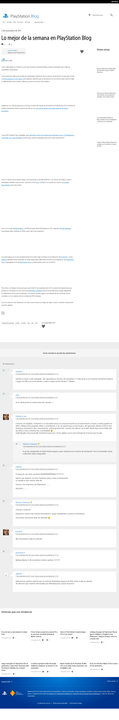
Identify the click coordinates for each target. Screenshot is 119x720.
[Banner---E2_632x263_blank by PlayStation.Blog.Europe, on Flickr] (38, 281)
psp (36, 323)
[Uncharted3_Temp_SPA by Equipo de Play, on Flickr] (38, 197)
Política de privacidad (60, 703)
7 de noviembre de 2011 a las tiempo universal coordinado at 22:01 (37, 576)
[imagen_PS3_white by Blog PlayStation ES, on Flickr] (38, 94)
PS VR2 (9, 22)
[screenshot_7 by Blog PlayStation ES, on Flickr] (38, 150)
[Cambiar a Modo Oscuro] (89, 15)
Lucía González (12, 50)
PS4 (14, 22)
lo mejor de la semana (8, 323)
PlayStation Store (25, 262)
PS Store (20, 22)
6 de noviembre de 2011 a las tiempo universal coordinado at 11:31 (37, 469)
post (37, 182)
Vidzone (4, 260)
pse (29, 323)
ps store (23, 323)
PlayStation (24, 15)
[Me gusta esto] (14, 638)
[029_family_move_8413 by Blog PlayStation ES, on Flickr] (38, 123)
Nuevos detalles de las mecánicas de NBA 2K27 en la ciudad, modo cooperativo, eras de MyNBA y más (73, 665)
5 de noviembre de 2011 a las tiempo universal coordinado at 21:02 (37, 374)
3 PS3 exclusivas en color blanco (12, 79)
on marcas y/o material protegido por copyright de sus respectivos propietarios (73, 694)
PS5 (4, 22)
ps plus (18, 323)
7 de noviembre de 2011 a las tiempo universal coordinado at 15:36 (37, 555)
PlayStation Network (35, 291)
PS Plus (27, 22)
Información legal (76, 703)
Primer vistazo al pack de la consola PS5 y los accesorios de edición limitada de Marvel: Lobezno (44, 634)
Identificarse (98, 15)
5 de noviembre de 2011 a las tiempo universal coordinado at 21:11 (37, 397)
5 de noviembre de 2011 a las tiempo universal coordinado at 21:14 (37, 418)
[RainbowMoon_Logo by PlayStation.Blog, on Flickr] (15, 222)
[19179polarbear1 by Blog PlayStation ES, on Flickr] (38, 168)
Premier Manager (65, 228)
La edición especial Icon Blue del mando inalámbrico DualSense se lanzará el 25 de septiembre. (44, 665)
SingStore (64, 257)
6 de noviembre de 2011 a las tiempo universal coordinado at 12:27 (44, 446)
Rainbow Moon (18, 228)
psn (32, 323)
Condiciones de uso (43, 703)
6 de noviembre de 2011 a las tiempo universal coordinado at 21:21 (37, 534)
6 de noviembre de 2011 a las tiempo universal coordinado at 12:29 (37, 505)
